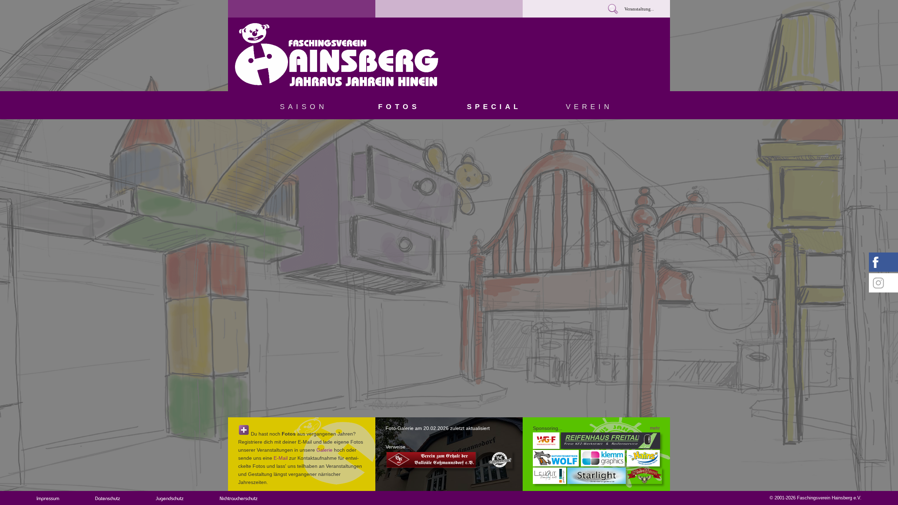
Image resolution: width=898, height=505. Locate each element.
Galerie (324, 450)
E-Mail (281, 458)
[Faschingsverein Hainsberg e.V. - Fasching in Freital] (336, 84)
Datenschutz (107, 498)
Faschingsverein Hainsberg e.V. (829, 497)
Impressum (47, 498)
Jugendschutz (169, 498)
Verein (589, 106)
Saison (303, 106)
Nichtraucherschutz (238, 498)
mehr (655, 428)
